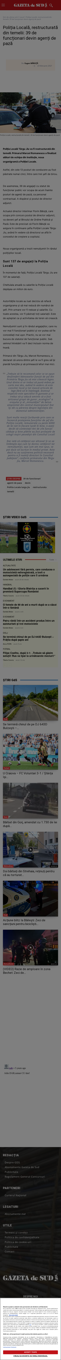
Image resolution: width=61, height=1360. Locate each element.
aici (30, 1324)
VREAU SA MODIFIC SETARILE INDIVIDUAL (30, 1356)
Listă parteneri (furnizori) (9, 1347)
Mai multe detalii (13, 1315)
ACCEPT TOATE (30, 1352)
